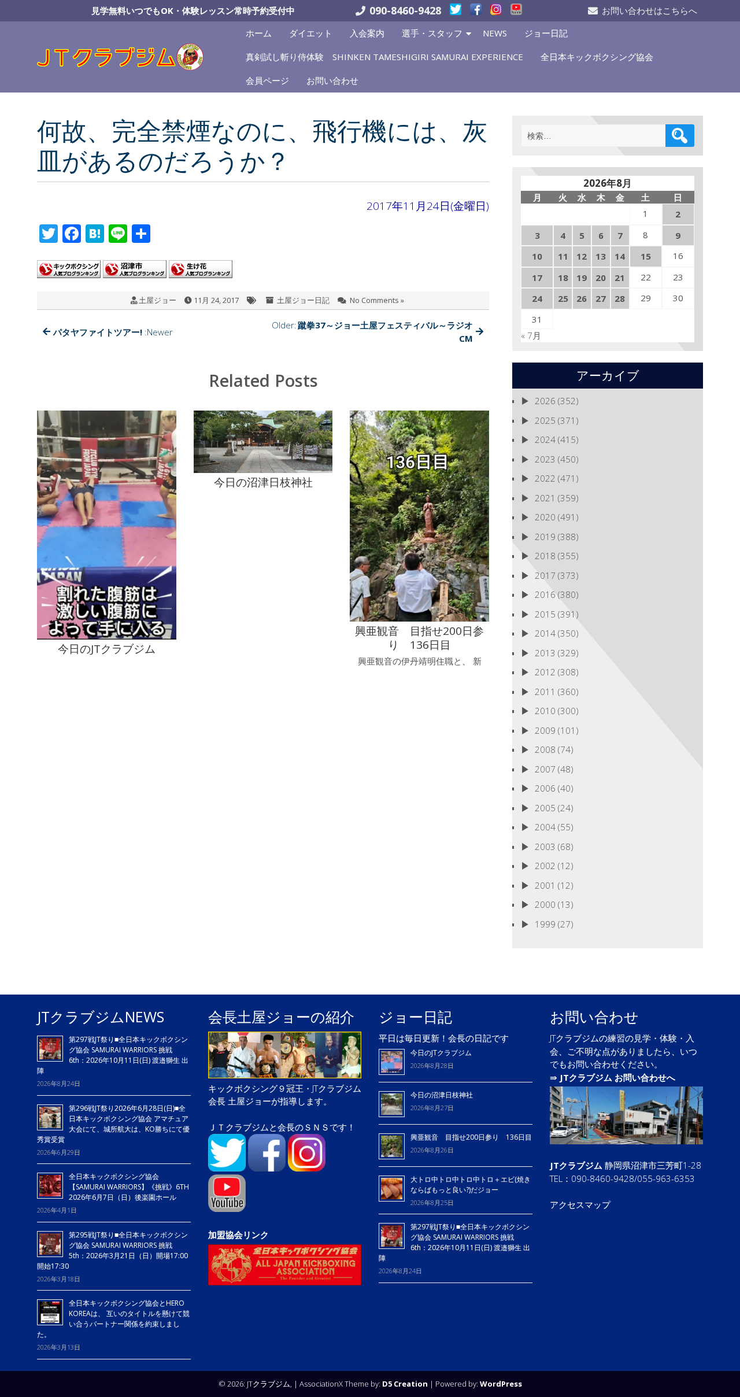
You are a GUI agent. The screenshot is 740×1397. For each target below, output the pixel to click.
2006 (545, 788)
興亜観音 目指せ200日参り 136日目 (474, 1137)
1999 (545, 924)
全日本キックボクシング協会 (597, 56)
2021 (545, 498)
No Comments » (377, 300)
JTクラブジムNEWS (100, 1016)
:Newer (113, 332)
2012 (545, 672)
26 (581, 298)
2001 (545, 885)
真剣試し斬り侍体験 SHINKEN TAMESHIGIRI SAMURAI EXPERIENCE (384, 56)
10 (537, 256)
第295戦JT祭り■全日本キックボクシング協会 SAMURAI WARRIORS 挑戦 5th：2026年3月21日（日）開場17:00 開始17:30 (112, 1250)
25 (563, 298)
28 (620, 298)
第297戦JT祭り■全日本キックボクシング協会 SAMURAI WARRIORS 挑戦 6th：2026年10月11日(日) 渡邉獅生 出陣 (112, 1055)
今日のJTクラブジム (441, 1053)
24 (537, 298)
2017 (545, 575)
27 (600, 298)
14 (620, 256)
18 (563, 277)
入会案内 (367, 33)
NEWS (495, 33)
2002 (545, 865)
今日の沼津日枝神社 (441, 1095)
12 (581, 256)
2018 (545, 555)
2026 (545, 400)
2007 (545, 769)
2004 (545, 827)
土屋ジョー (157, 300)
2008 (545, 749)
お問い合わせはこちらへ (649, 10)
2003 (545, 846)
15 (646, 256)
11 (563, 256)
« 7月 (531, 335)
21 (620, 277)
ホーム (259, 33)
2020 (545, 517)
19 (581, 277)
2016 (545, 594)
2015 (545, 614)
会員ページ (267, 80)
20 (600, 277)
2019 (545, 536)
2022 (545, 478)
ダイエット (310, 33)
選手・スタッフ (432, 33)
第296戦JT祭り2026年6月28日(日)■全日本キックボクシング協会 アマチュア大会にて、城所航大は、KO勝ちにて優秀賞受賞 (113, 1123)
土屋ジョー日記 (303, 300)
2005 (545, 808)
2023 (545, 459)
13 (600, 256)
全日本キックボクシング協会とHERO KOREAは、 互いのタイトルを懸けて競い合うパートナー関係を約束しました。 (113, 1318)
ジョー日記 (546, 33)
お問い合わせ (332, 80)
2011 (545, 691)
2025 (545, 420)
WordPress (501, 1383)
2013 (545, 653)
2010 (545, 710)
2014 (545, 633)
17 (537, 277)
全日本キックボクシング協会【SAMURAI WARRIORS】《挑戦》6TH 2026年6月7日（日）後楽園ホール (129, 1186)
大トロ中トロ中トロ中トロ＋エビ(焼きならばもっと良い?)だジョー (470, 1184)
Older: (372, 331)
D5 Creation (405, 1383)
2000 (545, 904)
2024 (545, 439)
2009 (545, 730)
